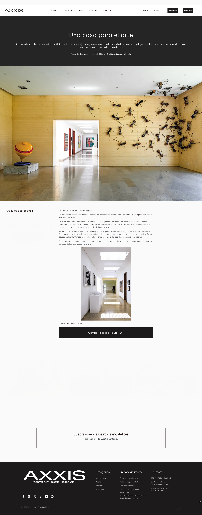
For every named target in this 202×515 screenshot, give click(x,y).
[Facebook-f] (24, 497)
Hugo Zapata (136, 215)
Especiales (107, 10)
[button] (121, 333)
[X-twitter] (36, 497)
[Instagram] (30, 497)
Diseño (79, 10)
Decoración (92, 10)
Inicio (53, 10)
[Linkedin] (47, 497)
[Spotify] (53, 497)
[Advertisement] (180, 240)
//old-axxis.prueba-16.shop (70, 323)
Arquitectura (66, 10)
